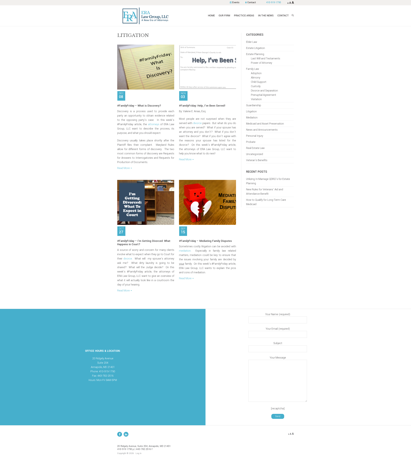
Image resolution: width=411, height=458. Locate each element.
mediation (185, 251)
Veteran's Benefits (256, 160)
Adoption (256, 73)
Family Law (252, 69)
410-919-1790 (273, 2)
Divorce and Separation (264, 90)
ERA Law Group (145, 15)
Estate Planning (255, 54)
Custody (256, 86)
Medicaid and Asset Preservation (265, 123)
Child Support (258, 82)
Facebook (119, 434)
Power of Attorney (261, 63)
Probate (250, 142)
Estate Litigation (255, 48)
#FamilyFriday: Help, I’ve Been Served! (202, 106)
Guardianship (253, 105)
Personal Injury (254, 136)
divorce (197, 123)
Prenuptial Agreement (263, 95)
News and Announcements (262, 130)
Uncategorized (254, 154)
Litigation (251, 111)
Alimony (255, 77)
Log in (138, 453)
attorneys (153, 124)
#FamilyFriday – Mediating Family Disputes (205, 241)
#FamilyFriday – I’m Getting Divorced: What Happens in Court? (143, 242)
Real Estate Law (255, 148)
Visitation (256, 99)
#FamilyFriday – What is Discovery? (139, 106)
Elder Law (251, 42)
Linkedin (126, 434)
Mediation (252, 117)
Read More (123, 168)
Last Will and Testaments (265, 58)
